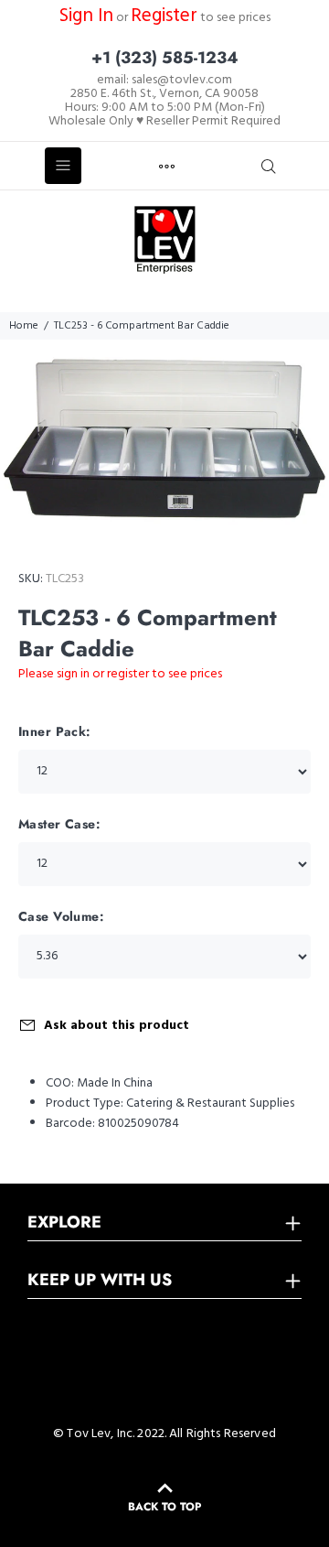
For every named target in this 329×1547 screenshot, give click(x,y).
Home (23, 326)
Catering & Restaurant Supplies (210, 1103)
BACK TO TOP (164, 1506)
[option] (164, 439)
